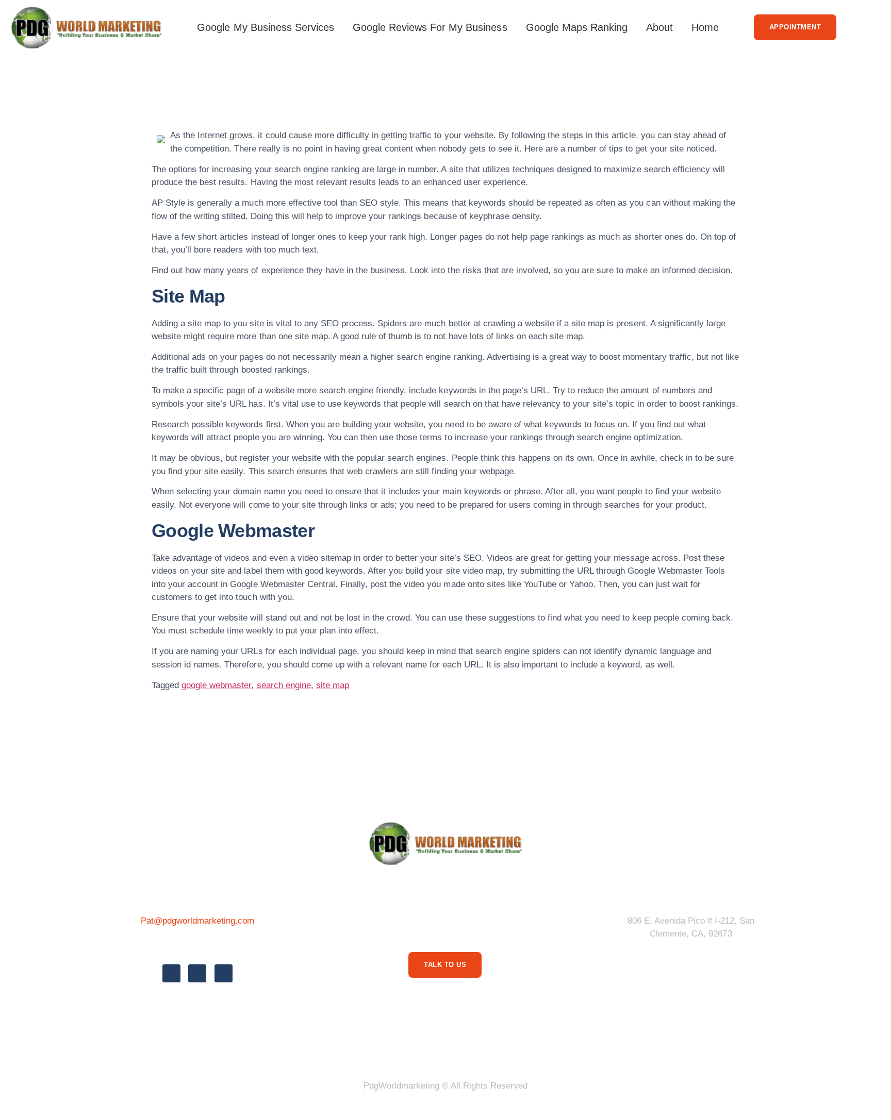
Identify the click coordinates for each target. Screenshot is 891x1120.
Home (705, 27)
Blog (530, 1046)
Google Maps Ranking (577, 27)
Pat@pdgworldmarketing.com (198, 921)
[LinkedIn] (223, 973)
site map (332, 685)
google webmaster (216, 685)
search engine (284, 685)
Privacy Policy (329, 1046)
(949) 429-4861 (197, 944)
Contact (574, 1046)
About (659, 27)
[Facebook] (171, 973)
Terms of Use (404, 1046)
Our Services (475, 1046)
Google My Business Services (265, 27)
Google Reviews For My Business (430, 27)
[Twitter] (197, 973)
